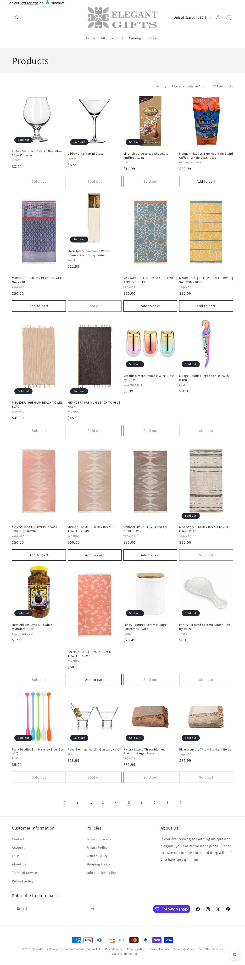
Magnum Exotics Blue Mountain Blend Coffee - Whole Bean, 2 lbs (206, 156)
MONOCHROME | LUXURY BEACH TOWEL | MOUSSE (90, 529)
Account (18, 847)
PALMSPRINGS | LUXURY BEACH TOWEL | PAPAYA (89, 654)
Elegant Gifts (40, 949)
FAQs (15, 856)
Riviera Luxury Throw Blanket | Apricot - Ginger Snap (145, 752)
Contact (18, 839)
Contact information (125, 953)
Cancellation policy (211, 949)
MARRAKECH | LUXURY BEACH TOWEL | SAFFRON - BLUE (206, 280)
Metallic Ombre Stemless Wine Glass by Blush (148, 378)
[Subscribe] (92, 908)
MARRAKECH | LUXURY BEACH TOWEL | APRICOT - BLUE (150, 280)
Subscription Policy (101, 872)
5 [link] (129, 802)
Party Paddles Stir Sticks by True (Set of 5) (37, 752)
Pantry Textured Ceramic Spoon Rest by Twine (204, 627)
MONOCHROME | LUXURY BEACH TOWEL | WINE (145, 529)
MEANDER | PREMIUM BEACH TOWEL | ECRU (38, 405)
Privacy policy (136, 949)
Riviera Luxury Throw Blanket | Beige (205, 749)
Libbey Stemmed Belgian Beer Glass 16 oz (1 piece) (37, 153)
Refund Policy (97, 856)
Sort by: (161, 86)
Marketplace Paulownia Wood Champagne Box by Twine (88, 253)
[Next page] (180, 802)
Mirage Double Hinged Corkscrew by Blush (204, 378)
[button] (17, 17)
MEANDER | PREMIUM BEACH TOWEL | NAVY (94, 405)
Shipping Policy (98, 864)
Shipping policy (184, 949)
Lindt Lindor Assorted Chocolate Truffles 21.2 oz (145, 156)
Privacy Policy (96, 847)
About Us (19, 864)
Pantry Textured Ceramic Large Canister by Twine (145, 627)
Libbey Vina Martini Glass (85, 154)
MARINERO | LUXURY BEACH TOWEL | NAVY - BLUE (37, 280)
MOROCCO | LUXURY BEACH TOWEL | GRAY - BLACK (204, 529)
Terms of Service (24, 872)
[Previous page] (64, 802)
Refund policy (22, 881)
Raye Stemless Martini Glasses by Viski (94, 749)
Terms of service (159, 949)
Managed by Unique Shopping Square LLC (75, 949)
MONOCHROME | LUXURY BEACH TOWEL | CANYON (34, 529)
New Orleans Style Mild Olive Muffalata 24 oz (32, 627)
